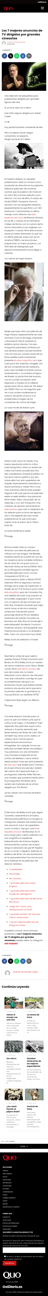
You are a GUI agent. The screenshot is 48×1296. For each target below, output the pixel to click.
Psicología (7, 1180)
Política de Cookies (10, 1226)
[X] (10, 56)
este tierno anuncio (26, 668)
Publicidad (7, 1229)
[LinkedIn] (23, 56)
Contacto (6, 1217)
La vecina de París (33, 1016)
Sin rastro (11, 1058)
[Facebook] (4, 56)
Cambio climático (9, 1198)
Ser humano (15, 878)
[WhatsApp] (16, 56)
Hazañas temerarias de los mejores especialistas (34, 1062)
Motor (5, 1204)
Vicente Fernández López (16, 42)
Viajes (5, 1195)
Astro (5, 1201)
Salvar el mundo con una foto (12, 1017)
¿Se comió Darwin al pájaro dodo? (13, 1109)
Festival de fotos (32, 1107)
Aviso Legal (7, 1220)
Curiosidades (15, 869)
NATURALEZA (7, 1183)
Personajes (14, 873)
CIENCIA (5, 1171)
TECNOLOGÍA (7, 1186)
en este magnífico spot (26, 360)
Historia (6, 1189)
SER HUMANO (7, 1174)
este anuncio (10, 509)
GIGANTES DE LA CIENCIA (11, 1207)
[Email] (29, 56)
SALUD (5, 1177)
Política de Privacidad (11, 1223)
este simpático (12, 592)
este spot (12, 764)
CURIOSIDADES (8, 1192)
